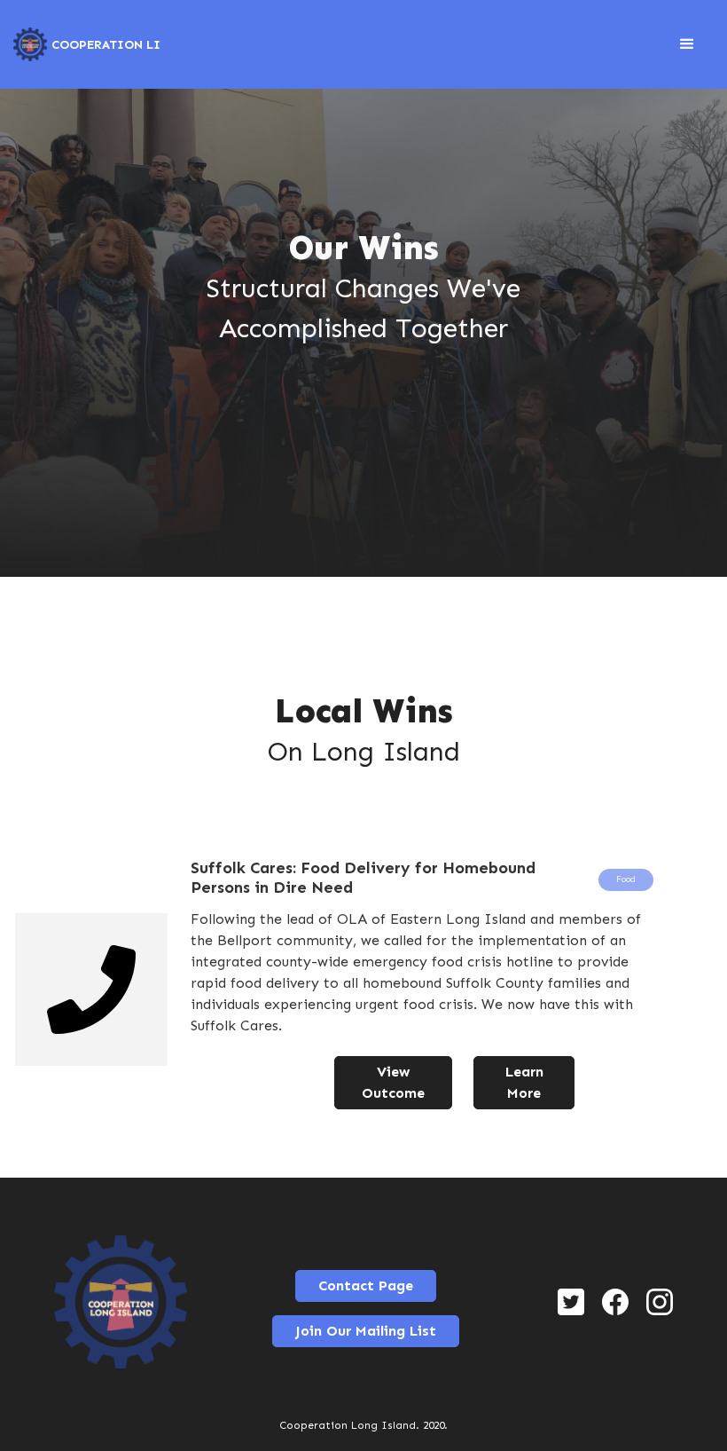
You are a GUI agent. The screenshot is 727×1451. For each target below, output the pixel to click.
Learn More (524, 1082)
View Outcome (393, 1082)
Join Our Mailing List (365, 1330)
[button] (687, 44)
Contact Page (365, 1285)
